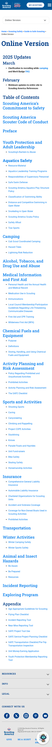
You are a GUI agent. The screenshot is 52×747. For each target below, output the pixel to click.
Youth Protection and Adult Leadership (22, 145)
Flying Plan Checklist (18, 614)
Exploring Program (20, 594)
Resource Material (17, 165)
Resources (13, 577)
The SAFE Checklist (17, 393)
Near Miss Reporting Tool (20, 625)
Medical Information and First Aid (22, 277)
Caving (11, 412)
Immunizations (15, 299)
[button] (49, 5)
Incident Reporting (20, 585)
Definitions (13, 346)
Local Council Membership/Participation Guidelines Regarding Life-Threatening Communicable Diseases (28, 308)
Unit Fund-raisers (16, 451)
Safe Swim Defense (18, 182)
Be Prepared (14, 571)
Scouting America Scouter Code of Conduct (25, 119)
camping (43, 68)
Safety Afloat (14, 222)
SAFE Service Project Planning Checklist (27, 636)
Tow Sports (13, 228)
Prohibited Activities (18, 382)
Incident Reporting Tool (19, 620)
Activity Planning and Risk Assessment (23, 366)
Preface (10, 130)
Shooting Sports (16, 407)
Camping (11, 236)
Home (4, 31)
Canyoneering (15, 418)
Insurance (12, 476)
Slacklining (13, 434)
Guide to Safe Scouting (34, 31)
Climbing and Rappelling (20, 423)
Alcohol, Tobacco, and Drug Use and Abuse (23, 263)
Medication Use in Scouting (21, 293)
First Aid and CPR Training (21, 316)
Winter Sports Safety (18, 547)
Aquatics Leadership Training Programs (27, 171)
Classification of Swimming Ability (25, 196)
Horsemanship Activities (20, 468)
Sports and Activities (22, 401)
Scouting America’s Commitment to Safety (24, 106)
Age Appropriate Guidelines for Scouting (27, 609)
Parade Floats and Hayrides (21, 445)
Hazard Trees (14, 247)
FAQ (27, 71)
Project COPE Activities (19, 429)
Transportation (17, 528)
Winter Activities (19, 537)
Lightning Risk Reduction (20, 252)
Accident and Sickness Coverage (24, 505)
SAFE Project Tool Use (19, 631)
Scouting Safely (15, 31)
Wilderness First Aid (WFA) (21, 322)
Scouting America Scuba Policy (23, 216)
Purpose (12, 340)
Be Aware (12, 566)
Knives (11, 440)
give (9, 739)
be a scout (24, 739)
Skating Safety (15, 462)
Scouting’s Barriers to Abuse (22, 152)
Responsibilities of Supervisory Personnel (28, 176)
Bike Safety (13, 457)
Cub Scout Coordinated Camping (24, 241)
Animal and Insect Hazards (20, 558)
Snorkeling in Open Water (20, 211)
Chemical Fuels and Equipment (21, 333)
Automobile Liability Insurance (23, 490)
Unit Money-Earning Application (23, 651)
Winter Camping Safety (19, 542)
